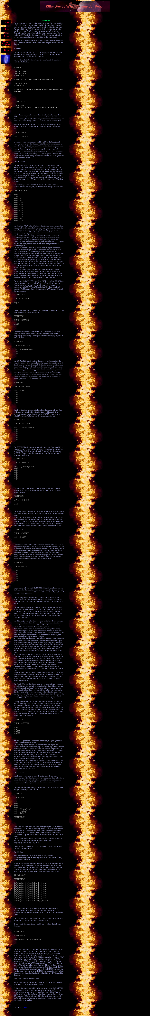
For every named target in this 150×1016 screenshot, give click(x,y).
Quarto (24, 1007)
